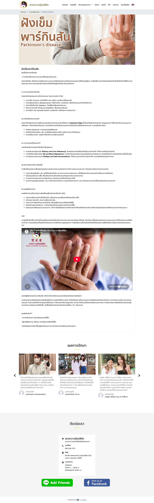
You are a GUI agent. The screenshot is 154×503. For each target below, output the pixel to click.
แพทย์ (103, 4)
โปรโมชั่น (73, 4)
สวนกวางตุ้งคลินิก (39, 5)
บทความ (116, 4)
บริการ (97, 4)
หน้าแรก (65, 4)
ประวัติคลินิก (125, 4)
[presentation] (15, 375)
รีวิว (109, 4)
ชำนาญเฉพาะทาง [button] (85, 4)
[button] (133, 4)
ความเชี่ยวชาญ (34, 12)
